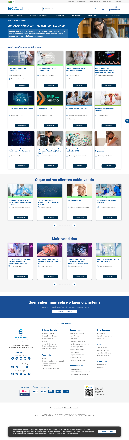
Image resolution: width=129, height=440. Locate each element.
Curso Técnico (74, 336)
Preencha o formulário (64, 312)
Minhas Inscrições (103, 355)
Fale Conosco (107, 1)
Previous (55, 225)
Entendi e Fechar (107, 432)
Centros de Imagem (76, 369)
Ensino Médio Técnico (77, 333)
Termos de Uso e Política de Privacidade (64, 408)
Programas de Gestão (77, 355)
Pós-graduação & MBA (77, 347)
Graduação (73, 338)
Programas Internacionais (50, 368)
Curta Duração (74, 352)
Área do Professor (94, 1)
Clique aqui (99, 388)
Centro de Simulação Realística (80, 372)
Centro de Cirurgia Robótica (79, 374)
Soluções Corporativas (104, 336)
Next (74, 225)
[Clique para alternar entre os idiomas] (11, 1)
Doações (71, 1)
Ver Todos (100, 338)
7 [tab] (69, 225)
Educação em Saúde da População (53, 361)
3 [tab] (62, 225)
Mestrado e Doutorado (77, 349)
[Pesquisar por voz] (43, 9)
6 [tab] (67, 225)
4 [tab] (64, 225)
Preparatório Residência (77, 341)
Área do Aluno (81, 1)
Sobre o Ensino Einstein (49, 336)
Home (9, 20)
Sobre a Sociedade (48, 333)
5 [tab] (65, 225)
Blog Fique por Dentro (49, 348)
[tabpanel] (20, 202)
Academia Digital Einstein (78, 360)
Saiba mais (22, 85)
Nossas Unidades (47, 338)
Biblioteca (45, 341)
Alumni (44, 358)
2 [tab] (60, 225)
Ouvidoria (118, 1)
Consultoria (101, 333)
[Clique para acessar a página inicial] (23, 11)
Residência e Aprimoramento (79, 344)
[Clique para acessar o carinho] (103, 8)
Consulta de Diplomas (104, 353)
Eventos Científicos (76, 357)
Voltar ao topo (65, 323)
